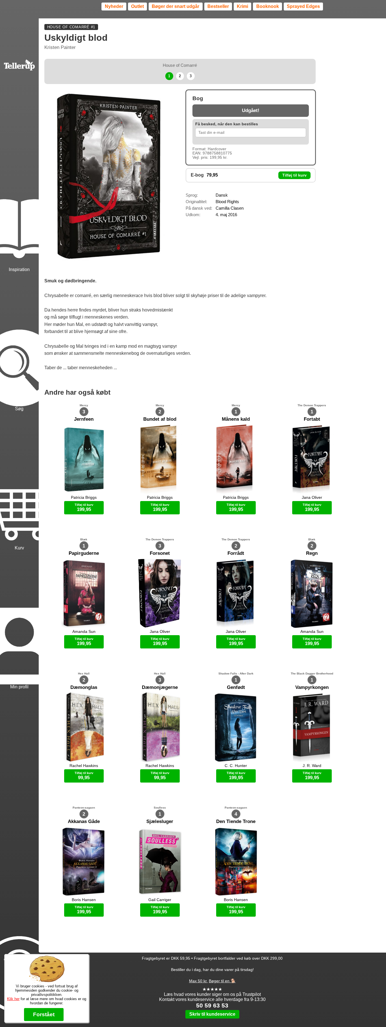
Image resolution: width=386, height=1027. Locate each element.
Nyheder (114, 6)
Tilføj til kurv (294, 175)
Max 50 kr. (198, 981)
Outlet (137, 6)
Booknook (267, 6)
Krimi (242, 6)
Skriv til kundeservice (212, 1014)
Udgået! (250, 110)
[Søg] (19, 342)
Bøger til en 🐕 (222, 981)
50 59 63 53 (212, 1005)
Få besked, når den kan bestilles (226, 124)
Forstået (44, 1014)
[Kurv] (19, 481)
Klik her (13, 999)
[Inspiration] (19, 203)
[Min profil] (19, 621)
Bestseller (218, 6)
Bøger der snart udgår (175, 6)
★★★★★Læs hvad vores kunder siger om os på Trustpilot (212, 992)
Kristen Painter (60, 47)
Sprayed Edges (303, 6)
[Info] (19, 949)
